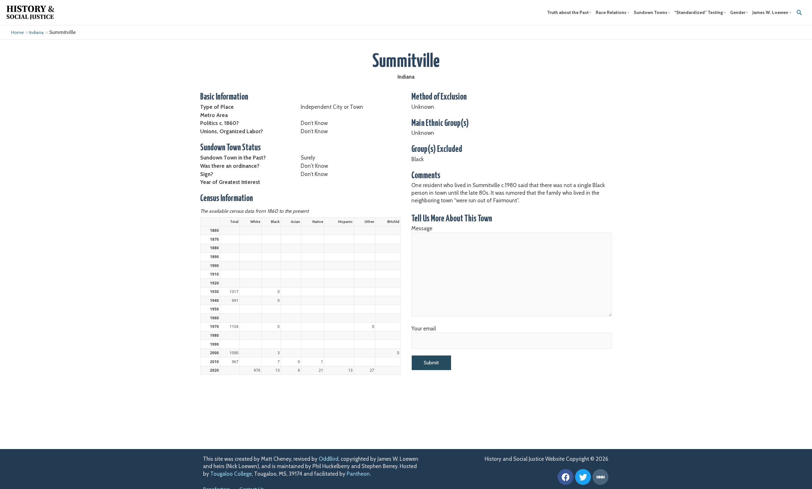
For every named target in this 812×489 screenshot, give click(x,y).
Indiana (36, 32)
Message (421, 228)
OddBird (328, 459)
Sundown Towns (650, 12)
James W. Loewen (770, 12)
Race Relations (611, 12)
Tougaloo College (231, 474)
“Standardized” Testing (698, 12)
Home (17, 32)
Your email (423, 328)
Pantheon (358, 474)
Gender (737, 12)
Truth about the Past (568, 12)
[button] (799, 12)
